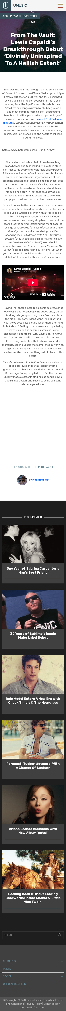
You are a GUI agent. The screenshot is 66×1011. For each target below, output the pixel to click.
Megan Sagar (40, 479)
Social (7, 976)
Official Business (14, 983)
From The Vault (43, 74)
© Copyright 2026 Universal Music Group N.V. (28, 1000)
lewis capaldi (21, 74)
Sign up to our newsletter (19, 16)
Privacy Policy (34, 1003)
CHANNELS (9, 961)
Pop (33, 22)
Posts (7, 968)
